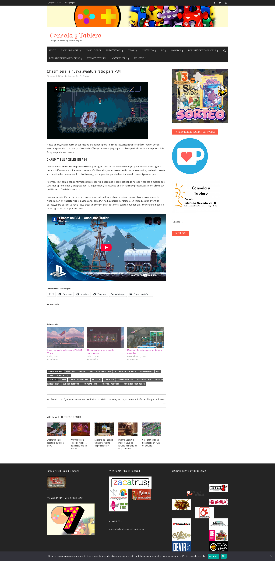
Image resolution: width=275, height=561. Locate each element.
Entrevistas (119, 58)
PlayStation (113, 50)
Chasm (63, 380)
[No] (271, 556)
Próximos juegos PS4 (134, 384)
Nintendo (148, 50)
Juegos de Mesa (54, 3)
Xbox (131, 50)
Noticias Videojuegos (125, 371)
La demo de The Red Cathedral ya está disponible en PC (104, 443)
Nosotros (139, 58)
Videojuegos (69, 3)
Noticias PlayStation (100, 371)
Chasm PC (96, 380)
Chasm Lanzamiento (78, 380)
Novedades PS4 (91, 384)
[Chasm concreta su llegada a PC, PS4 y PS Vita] (65, 337)
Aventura (70, 371)
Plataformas (146, 371)
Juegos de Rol (93, 50)
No (223, 556)
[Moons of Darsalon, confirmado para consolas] (145, 337)
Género (82, 371)
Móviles (176, 50)
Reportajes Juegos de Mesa (64, 58)
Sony (50, 375)
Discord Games (144, 380)
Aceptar (213, 556)
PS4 (157, 371)
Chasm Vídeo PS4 (125, 380)
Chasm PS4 (109, 380)
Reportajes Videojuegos (202, 50)
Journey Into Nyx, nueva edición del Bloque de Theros (137, 399)
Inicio (52, 50)
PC (162, 50)
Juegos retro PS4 (71, 384)
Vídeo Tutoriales (97, 58)
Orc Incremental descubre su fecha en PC (55, 443)
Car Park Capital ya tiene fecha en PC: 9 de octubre (151, 443)
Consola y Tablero (75, 35)
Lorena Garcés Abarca (78, 76)
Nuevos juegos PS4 (111, 384)
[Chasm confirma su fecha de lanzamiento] (105, 337)
